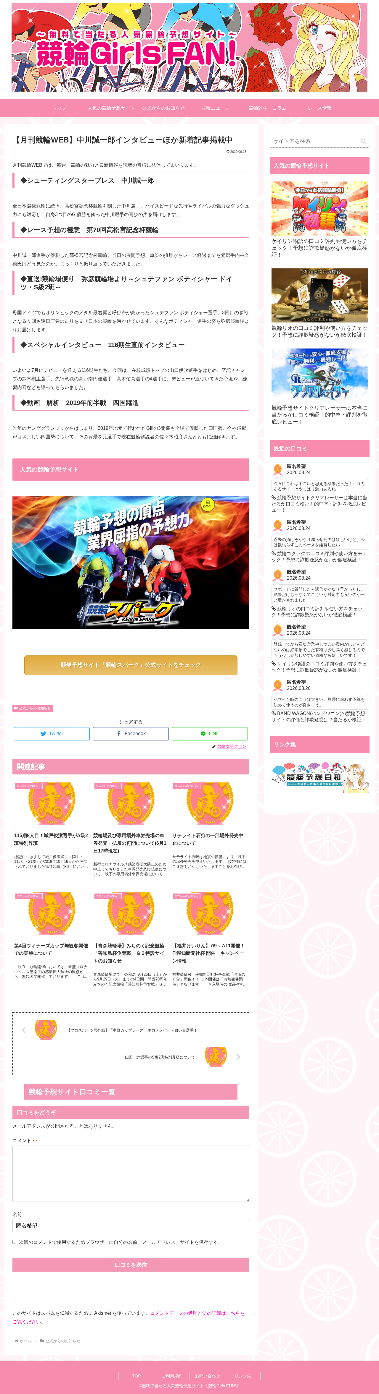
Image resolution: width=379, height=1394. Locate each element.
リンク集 (243, 1376)
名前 (17, 1214)
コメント (24, 1140)
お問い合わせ (207, 1376)
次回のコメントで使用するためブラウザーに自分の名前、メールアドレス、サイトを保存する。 (121, 1242)
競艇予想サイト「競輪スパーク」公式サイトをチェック (131, 665)
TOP (136, 1376)
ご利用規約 (172, 1376)
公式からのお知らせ (35, 708)
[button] (363, 141)
